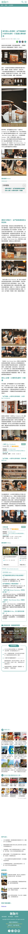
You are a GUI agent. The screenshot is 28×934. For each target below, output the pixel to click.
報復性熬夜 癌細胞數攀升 (14, 795)
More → (25, 625)
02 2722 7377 (12, 531)
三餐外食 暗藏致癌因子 (10, 658)
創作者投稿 (4, 916)
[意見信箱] (15, 931)
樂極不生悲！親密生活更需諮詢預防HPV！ (22, 785)
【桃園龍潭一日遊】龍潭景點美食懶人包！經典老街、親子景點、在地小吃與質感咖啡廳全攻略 (14, 850)
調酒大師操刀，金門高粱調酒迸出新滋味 (15, 188)
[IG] (12, 931)
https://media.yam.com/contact (14, 926)
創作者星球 (10, 916)
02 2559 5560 (12, 449)
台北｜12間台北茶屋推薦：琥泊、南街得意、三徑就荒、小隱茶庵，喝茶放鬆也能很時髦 (22, 795)
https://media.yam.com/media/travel (14, 923)
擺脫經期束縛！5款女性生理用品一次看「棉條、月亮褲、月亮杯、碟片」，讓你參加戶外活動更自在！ (14, 662)
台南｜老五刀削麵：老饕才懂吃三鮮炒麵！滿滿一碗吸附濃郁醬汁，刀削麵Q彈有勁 (13, 785)
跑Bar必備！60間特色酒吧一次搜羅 (14, 190)
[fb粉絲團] (9, 931)
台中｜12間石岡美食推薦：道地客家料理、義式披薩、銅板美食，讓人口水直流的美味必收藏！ (5, 785)
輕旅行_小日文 (16, 38)
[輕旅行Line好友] (19, 931)
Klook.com (4, 181)
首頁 (2, 5)
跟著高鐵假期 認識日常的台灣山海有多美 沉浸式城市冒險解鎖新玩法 (14, 845)
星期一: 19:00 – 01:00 (14, 453)
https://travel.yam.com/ (13, 568)
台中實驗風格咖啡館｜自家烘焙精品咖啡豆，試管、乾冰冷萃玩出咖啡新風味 (14, 864)
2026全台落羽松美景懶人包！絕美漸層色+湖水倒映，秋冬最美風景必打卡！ (13, 650)
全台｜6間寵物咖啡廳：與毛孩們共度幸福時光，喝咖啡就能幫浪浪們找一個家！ (14, 654)
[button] (25, 635)
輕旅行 (5, 2)
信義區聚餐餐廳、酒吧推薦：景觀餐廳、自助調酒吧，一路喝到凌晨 (14, 667)
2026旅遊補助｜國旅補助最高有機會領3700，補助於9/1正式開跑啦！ (15, 841)
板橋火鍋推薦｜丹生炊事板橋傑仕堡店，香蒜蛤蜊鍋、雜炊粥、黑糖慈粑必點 (14, 855)
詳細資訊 (23, 444)
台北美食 (11, 5)
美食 (6, 5)
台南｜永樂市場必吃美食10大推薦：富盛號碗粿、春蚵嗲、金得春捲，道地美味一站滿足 (5, 795)
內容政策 (16, 916)
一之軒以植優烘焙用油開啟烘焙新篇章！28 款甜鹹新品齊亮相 (15, 860)
